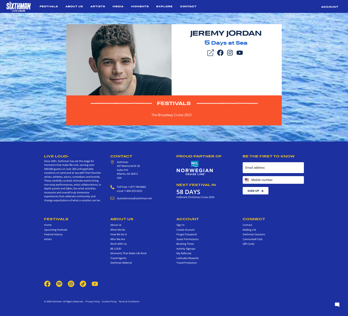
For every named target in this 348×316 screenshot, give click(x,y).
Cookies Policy (108, 301)
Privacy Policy (92, 301)
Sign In (180, 225)
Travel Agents (118, 258)
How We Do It (118, 234)
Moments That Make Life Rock (128, 253)
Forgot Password (186, 234)
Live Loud (56, 156)
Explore (164, 6)
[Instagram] (230, 52)
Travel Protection (186, 262)
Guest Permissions (187, 239)
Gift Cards (248, 244)
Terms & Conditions (128, 301)
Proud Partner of (199, 156)
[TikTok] (83, 283)
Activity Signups (185, 248)
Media (118, 6)
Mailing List (249, 229)
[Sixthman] (18, 6)
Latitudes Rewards (187, 258)
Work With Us (118, 244)
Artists (97, 6)
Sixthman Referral (121, 262)
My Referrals (183, 253)
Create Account (185, 229)
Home (48, 225)
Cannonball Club (252, 239)
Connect (254, 219)
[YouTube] (239, 52)
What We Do (117, 229)
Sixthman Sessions (254, 234)
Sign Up (253, 191)
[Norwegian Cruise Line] (194, 168)
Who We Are (117, 239)
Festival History (53, 234)
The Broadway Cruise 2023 (171, 115)
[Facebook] (220, 52)
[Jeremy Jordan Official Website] (119, 59)
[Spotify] (59, 283)
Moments (140, 6)
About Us (74, 6)
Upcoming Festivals (55, 229)
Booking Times (185, 244)
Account (329, 6)
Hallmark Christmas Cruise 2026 (195, 197)
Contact (188, 6)
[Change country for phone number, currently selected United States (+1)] (246, 180)
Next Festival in (196, 185)
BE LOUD (115, 248)
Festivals (49, 6)
